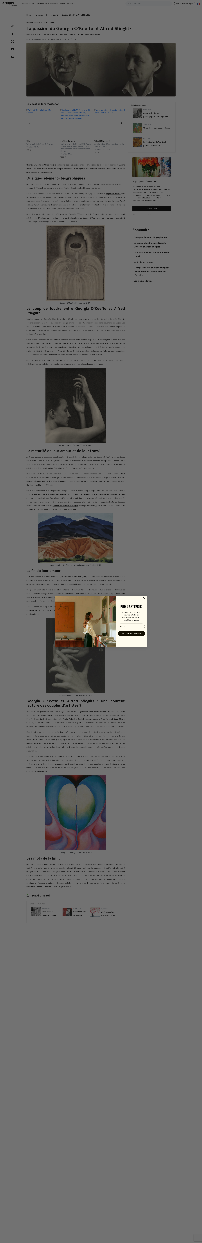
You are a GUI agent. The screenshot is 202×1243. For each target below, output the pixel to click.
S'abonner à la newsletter (131, 633)
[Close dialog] (144, 598)
